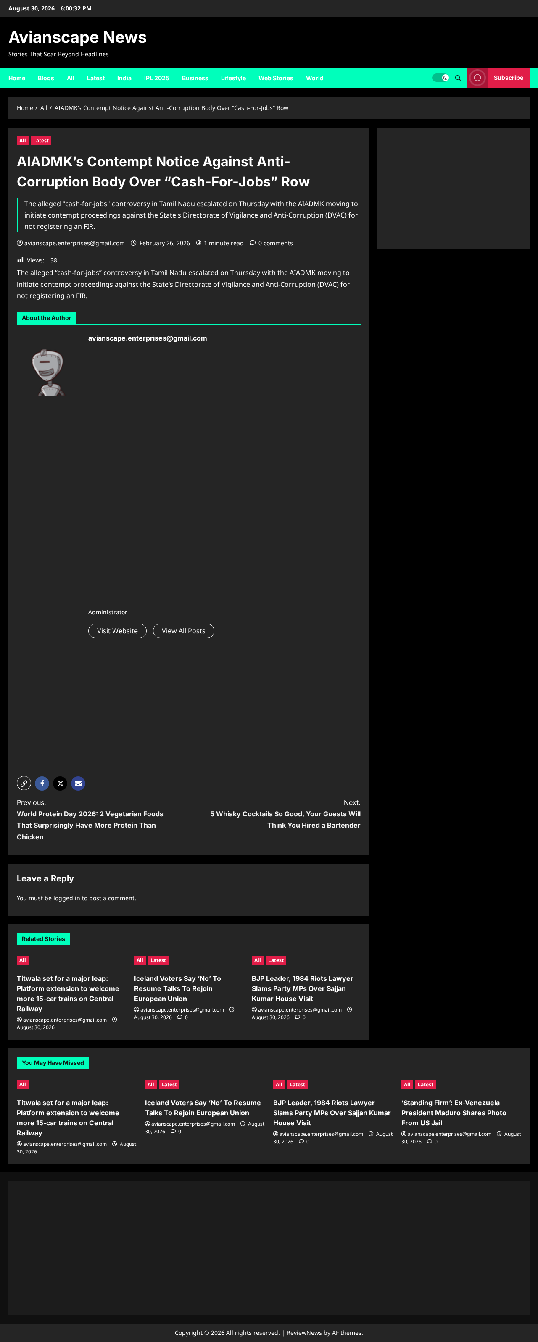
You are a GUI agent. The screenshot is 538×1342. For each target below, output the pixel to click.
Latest (96, 77)
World (315, 77)
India (124, 77)
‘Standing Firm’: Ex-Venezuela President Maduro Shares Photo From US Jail (453, 1112)
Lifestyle (233, 77)
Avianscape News (77, 37)
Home (16, 77)
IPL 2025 (156, 77)
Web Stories (275, 77)
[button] (458, 78)
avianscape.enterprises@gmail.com (74, 243)
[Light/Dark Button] (440, 77)
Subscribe (508, 77)
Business (195, 77)
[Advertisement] (150, 478)
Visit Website (117, 630)
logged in (66, 898)
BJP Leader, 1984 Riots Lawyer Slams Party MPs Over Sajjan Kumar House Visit (302, 988)
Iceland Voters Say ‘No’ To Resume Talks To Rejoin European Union (177, 988)
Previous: (90, 819)
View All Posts (184, 630)
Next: (285, 813)
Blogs (46, 77)
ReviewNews (304, 1333)
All (70, 77)
